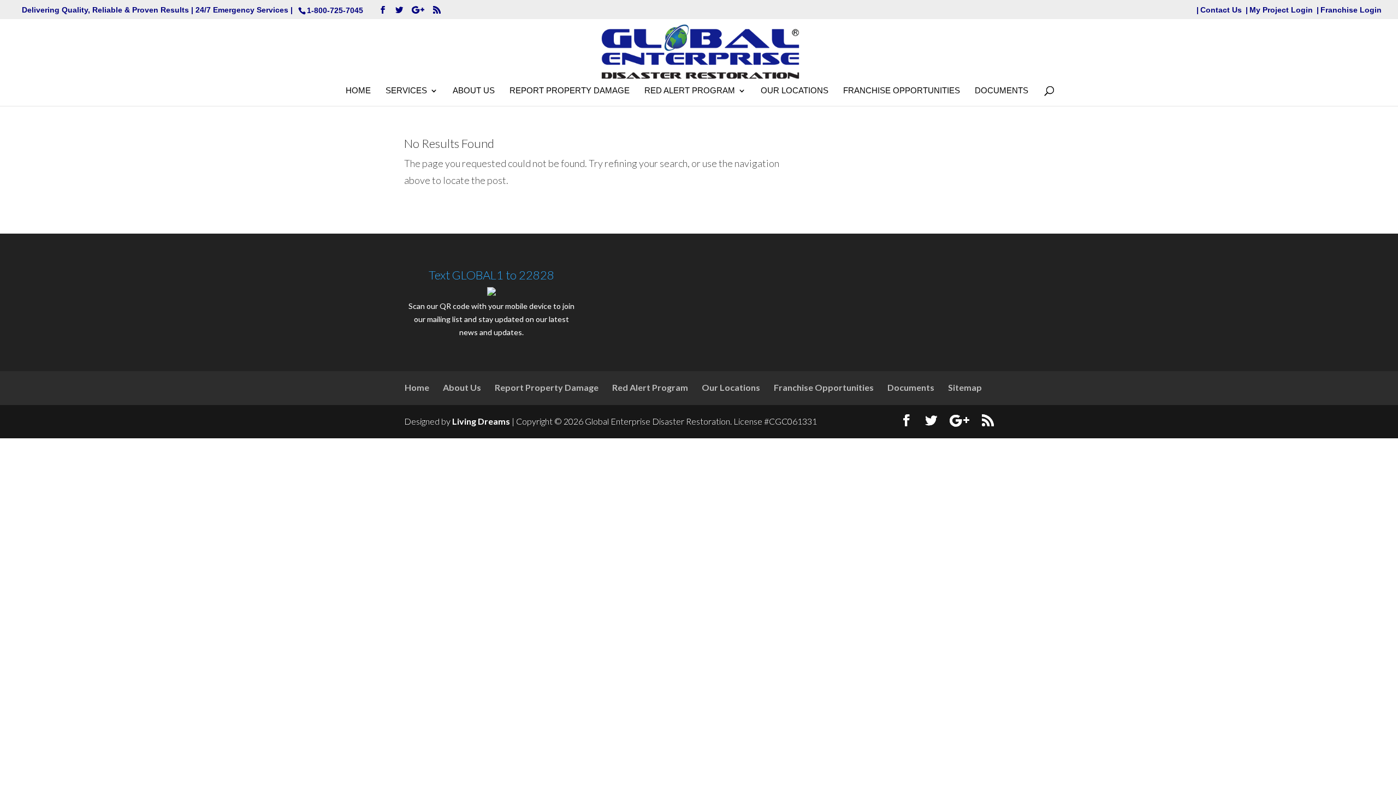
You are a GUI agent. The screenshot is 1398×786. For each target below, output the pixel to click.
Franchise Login (1351, 10)
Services (406, 91)
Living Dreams (481, 421)
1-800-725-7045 (335, 10)
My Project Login (1281, 10)
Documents (1001, 91)
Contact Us (1221, 10)
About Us (474, 91)
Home (358, 91)
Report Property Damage (570, 91)
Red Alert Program (689, 91)
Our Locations (794, 91)
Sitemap (965, 387)
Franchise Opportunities (901, 91)
